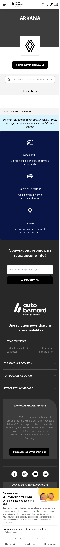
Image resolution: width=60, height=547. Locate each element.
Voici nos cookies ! (12, 532)
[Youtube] (35, 474)
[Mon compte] (51, 4)
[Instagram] (25, 474)
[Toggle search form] (43, 4)
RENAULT (17, 111)
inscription (31, 280)
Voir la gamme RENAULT (30, 64)
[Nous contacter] (56, 4)
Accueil (6, 111)
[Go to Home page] (17, 4)
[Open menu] (5, 4)
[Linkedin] (46, 474)
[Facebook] (14, 474)
